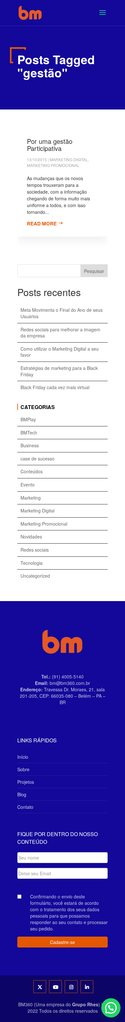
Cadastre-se (62, 942)
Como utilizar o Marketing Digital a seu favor (60, 352)
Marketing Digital (69, 159)
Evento (28, 485)
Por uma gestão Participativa (49, 144)
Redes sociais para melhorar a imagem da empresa (60, 333)
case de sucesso (37, 459)
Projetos (25, 782)
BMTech (29, 433)
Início (22, 757)
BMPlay (28, 419)
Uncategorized (35, 576)
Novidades (31, 537)
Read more (42, 223)
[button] (111, 1008)
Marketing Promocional (53, 165)
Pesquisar (94, 271)
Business (30, 445)
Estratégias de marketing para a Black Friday (59, 371)
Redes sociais (35, 550)
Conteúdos (32, 471)
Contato (25, 807)
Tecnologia (32, 563)
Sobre (23, 769)
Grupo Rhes (85, 1004)
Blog (21, 794)
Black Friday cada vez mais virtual (55, 387)
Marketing (31, 498)
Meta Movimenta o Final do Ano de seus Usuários (62, 313)
